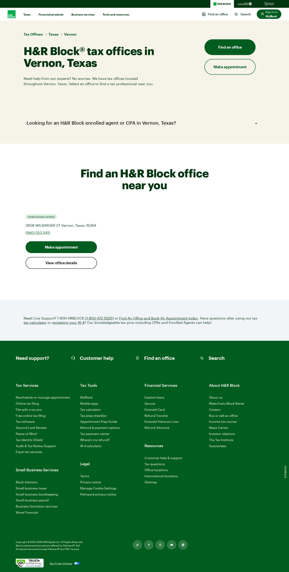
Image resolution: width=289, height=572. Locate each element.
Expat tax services (29, 452)
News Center (218, 427)
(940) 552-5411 (38, 232)
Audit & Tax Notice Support (36, 446)
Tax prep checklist (93, 415)
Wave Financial (27, 512)
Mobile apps (89, 403)
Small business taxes (31, 488)
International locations (161, 476)
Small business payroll (32, 500)
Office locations (156, 470)
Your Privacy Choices (61, 563)
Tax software (25, 421)
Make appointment (61, 247)
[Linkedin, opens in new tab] (183, 545)
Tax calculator (90, 409)
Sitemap (150, 482)
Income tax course (223, 421)
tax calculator (35, 323)
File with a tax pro (29, 409)
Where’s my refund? (95, 440)
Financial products (51, 14)
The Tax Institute (221, 440)
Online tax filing (27, 403)
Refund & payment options (100, 427)
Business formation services (37, 506)
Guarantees (217, 446)
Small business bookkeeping (37, 494)
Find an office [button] (230, 47)
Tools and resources (116, 14)
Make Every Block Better (226, 403)
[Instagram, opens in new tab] (160, 545)
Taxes (27, 14)
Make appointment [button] (230, 66)
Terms (84, 476)
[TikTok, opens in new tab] (137, 545)
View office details (61, 263)
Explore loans (154, 397)
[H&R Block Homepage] (222, 4)
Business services (83, 14)
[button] (269, 14)
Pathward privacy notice (98, 494)
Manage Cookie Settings (98, 488)
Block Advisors (27, 482)
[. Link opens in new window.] (30, 563)
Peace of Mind (26, 434)
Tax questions (154, 464)
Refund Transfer (156, 415)
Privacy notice (90, 482)
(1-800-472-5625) (99, 318)
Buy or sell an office (223, 415)
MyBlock (86, 397)
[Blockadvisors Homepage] (246, 4)
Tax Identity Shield (29, 440)
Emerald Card (154, 409)
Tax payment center (95, 434)
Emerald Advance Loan (161, 421)
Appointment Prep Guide (98, 421)
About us (216, 397)
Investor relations (222, 434)
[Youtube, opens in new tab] (171, 545)
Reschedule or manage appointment (43, 397)
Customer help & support (163, 458)
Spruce (149, 403)
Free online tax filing (31, 415)
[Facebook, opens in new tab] (149, 545)
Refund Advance (156, 427)
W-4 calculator (91, 446)
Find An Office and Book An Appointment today (158, 318)
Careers (215, 410)
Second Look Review (31, 427)
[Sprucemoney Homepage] (269, 4)
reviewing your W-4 (68, 323)
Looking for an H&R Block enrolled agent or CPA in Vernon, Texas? (101, 123)
